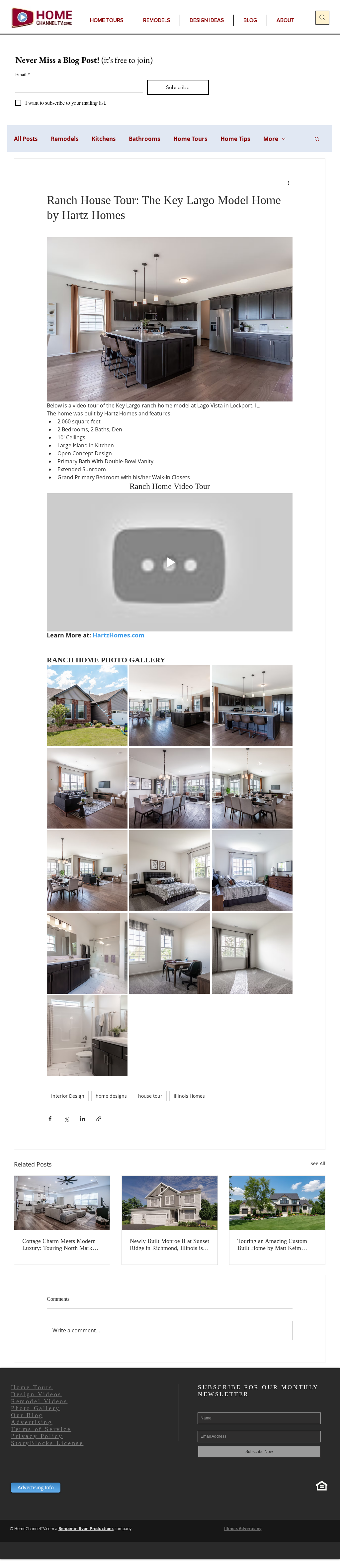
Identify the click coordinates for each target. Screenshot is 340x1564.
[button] (317, 138)
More (270, 138)
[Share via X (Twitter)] (66, 1119)
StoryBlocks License (47, 1443)
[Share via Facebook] (50, 1119)
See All (317, 1163)
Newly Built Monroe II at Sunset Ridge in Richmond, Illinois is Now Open (169, 1245)
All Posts (26, 138)
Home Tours (190, 138)
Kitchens (104, 138)
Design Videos (36, 1394)
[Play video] (170, 562)
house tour (150, 1096)
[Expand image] (87, 705)
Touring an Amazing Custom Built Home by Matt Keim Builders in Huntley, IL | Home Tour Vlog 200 (274, 1245)
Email (22, 74)
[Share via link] (99, 1119)
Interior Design (67, 1096)
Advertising (31, 1422)
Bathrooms (144, 138)
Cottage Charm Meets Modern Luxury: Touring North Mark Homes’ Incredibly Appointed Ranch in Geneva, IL (59, 1245)
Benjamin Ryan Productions (86, 1528)
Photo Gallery (35, 1408)
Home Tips (235, 138)
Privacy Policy (37, 1436)
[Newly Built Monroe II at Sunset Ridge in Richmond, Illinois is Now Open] (169, 1203)
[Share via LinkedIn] (82, 1119)
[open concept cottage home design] (62, 1203)
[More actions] (289, 183)
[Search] (322, 18)
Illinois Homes (189, 1096)
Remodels (64, 138)
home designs (111, 1096)
